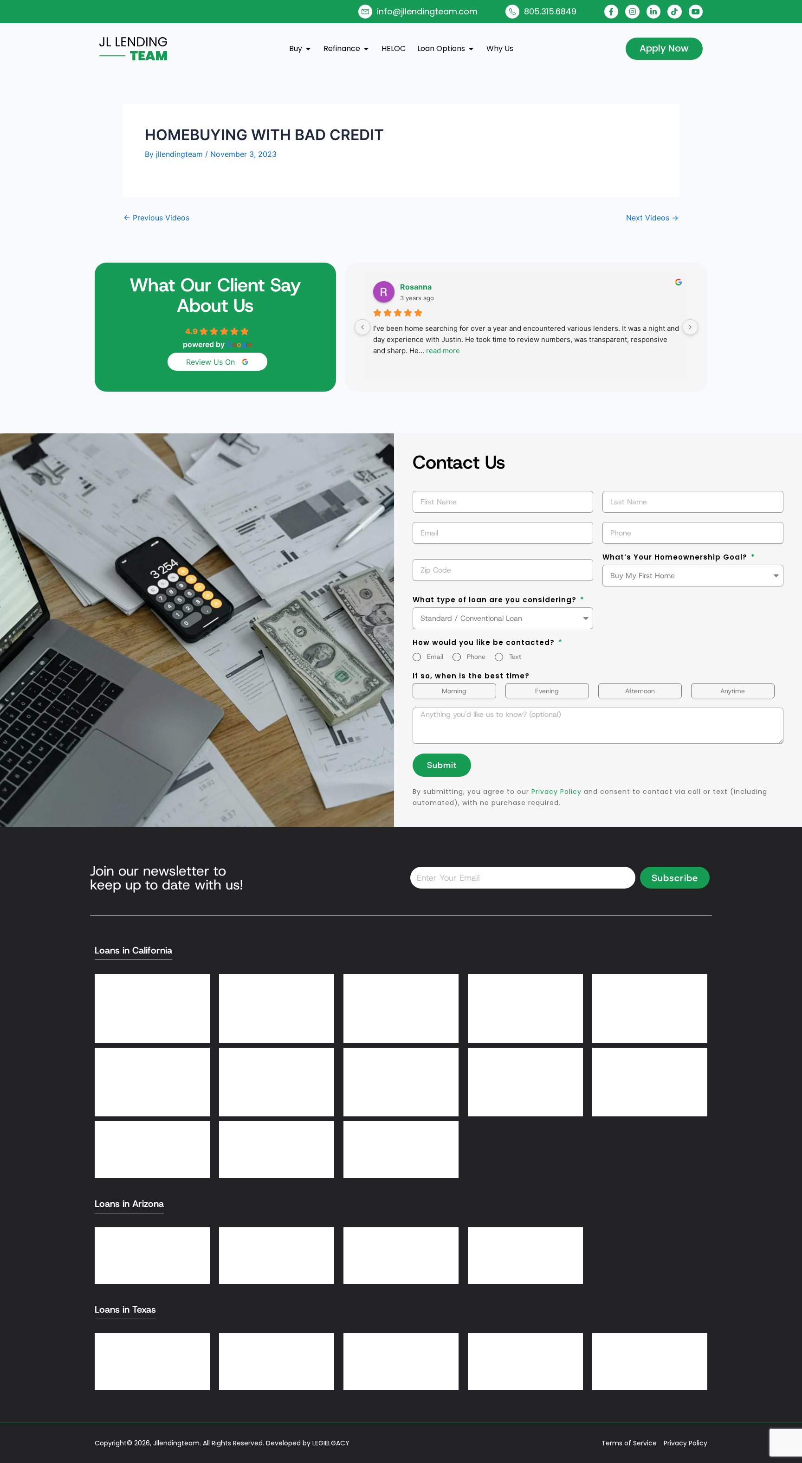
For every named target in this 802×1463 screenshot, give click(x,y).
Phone (476, 656)
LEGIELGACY (330, 1443)
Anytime (732, 691)
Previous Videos (156, 217)
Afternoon (640, 691)
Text (515, 656)
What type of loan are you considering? (496, 600)
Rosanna (416, 286)
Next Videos (652, 217)
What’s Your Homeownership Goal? (676, 557)
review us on (210, 362)
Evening (547, 691)
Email (435, 656)
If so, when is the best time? (471, 676)
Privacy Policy (556, 791)
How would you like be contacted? (485, 642)
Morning (454, 691)
